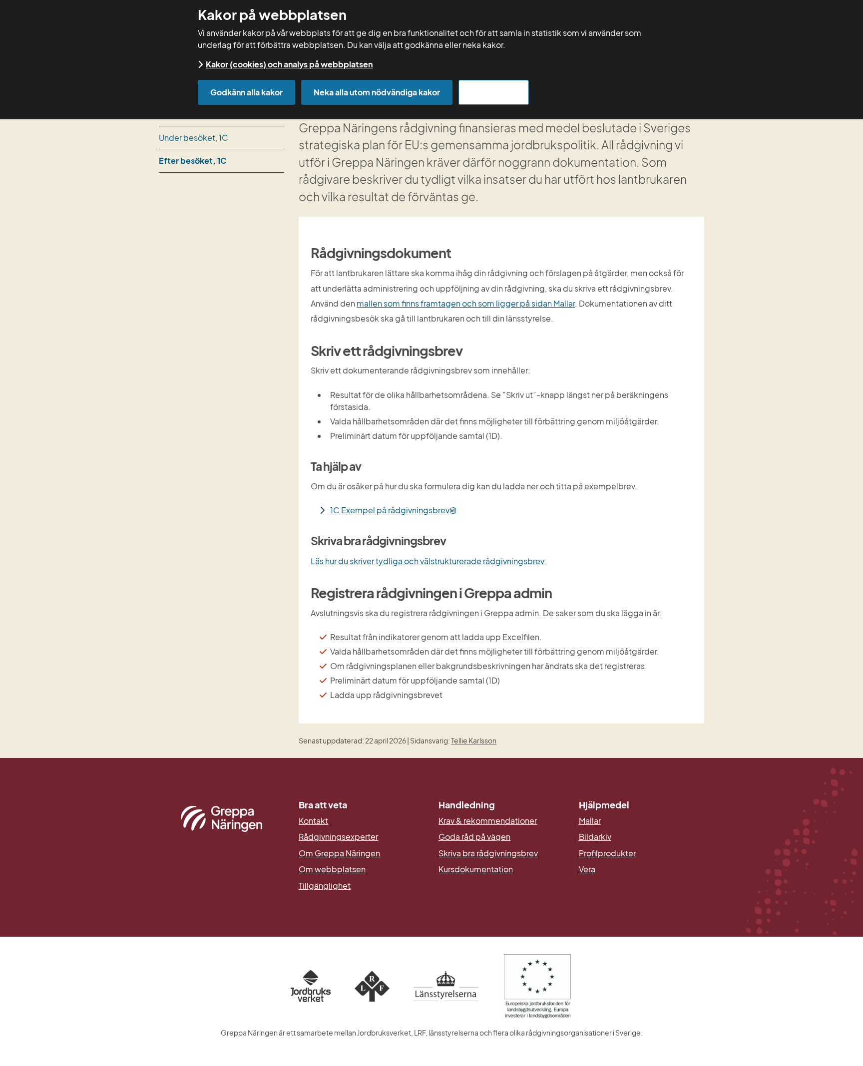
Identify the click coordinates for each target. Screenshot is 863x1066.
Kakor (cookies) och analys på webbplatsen (289, 64)
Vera (587, 869)
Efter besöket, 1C (192, 160)
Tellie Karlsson (473, 740)
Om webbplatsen (332, 869)
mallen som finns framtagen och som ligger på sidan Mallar (466, 303)
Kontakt (313, 821)
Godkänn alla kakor (246, 92)
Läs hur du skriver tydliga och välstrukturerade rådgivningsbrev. (428, 561)
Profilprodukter (607, 853)
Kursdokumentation (475, 869)
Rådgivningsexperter (338, 837)
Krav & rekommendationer (487, 821)
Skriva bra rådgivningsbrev (488, 853)
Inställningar (493, 92)
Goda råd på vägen (474, 837)
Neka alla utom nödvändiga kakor (377, 92)
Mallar (590, 821)
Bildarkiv (641, 837)
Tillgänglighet (325, 886)
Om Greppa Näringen (339, 853)
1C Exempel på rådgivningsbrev (393, 510)
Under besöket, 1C (193, 137)
